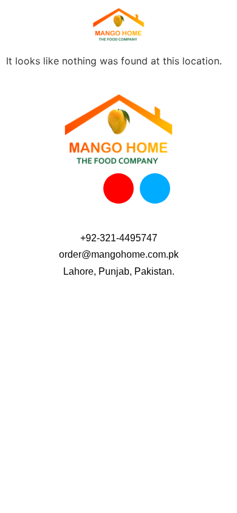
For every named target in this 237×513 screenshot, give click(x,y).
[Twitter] (155, 188)
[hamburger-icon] (18, 28)
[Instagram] (118, 188)
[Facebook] (82, 188)
